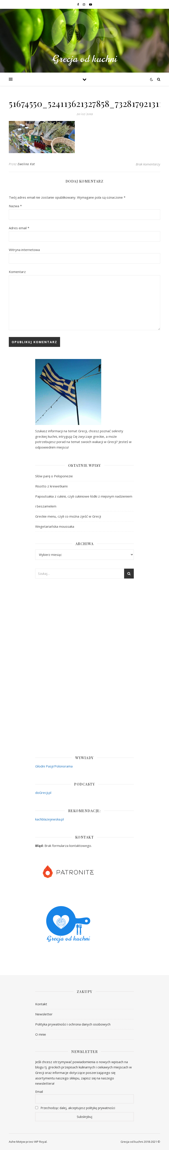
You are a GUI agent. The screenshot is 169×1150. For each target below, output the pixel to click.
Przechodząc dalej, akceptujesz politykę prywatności (77, 1108)
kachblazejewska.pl (49, 819)
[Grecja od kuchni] (84, 38)
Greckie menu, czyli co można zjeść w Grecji (68, 516)
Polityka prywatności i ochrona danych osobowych (72, 1024)
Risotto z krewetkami (51, 486)
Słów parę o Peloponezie (54, 476)
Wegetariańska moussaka (54, 526)
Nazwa (15, 206)
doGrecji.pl (43, 792)
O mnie (40, 1034)
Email (39, 1092)
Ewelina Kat (26, 164)
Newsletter (44, 1014)
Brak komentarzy (148, 164)
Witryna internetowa (24, 249)
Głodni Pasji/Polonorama (54, 766)
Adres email (19, 228)
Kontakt (41, 1004)
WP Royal (40, 1142)
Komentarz (17, 271)
